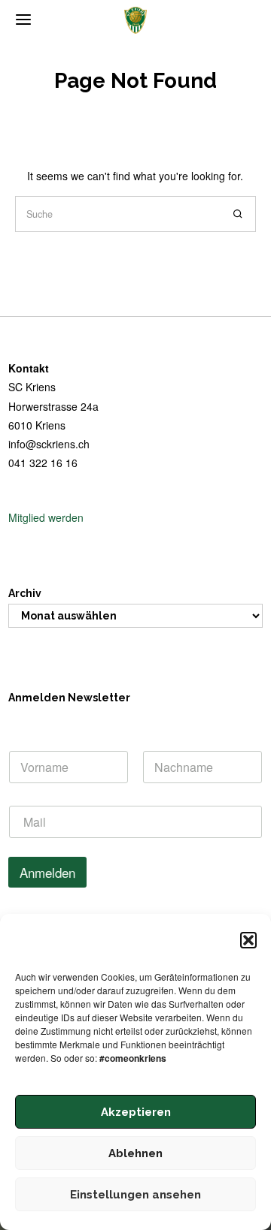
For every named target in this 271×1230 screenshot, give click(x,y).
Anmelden (47, 872)
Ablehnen (135, 1153)
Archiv (24, 593)
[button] (248, 940)
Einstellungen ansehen (135, 1194)
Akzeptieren (136, 1112)
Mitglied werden (46, 517)
